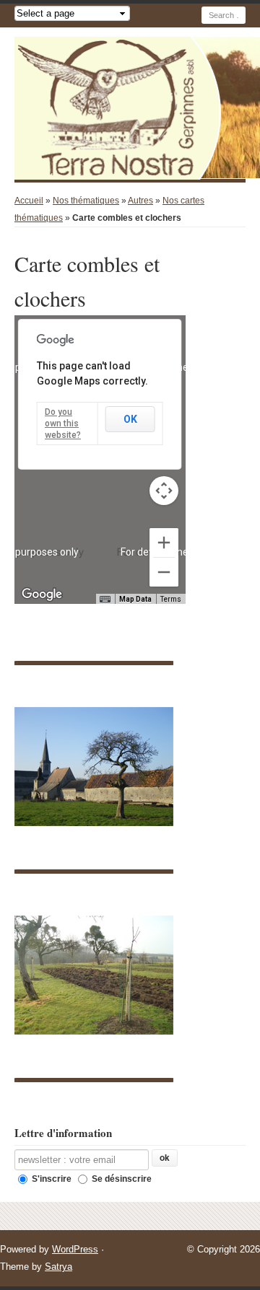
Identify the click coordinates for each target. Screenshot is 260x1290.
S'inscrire (51, 1179)
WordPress (75, 1249)
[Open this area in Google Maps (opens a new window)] (42, 594)
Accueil (28, 201)
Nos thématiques (86, 201)
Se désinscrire (121, 1179)
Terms (170, 599)
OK (130, 419)
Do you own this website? (63, 423)
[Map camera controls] (164, 490)
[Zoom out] (164, 572)
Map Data (135, 599)
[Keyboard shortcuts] (105, 599)
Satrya (58, 1266)
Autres (140, 201)
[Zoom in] (164, 542)
